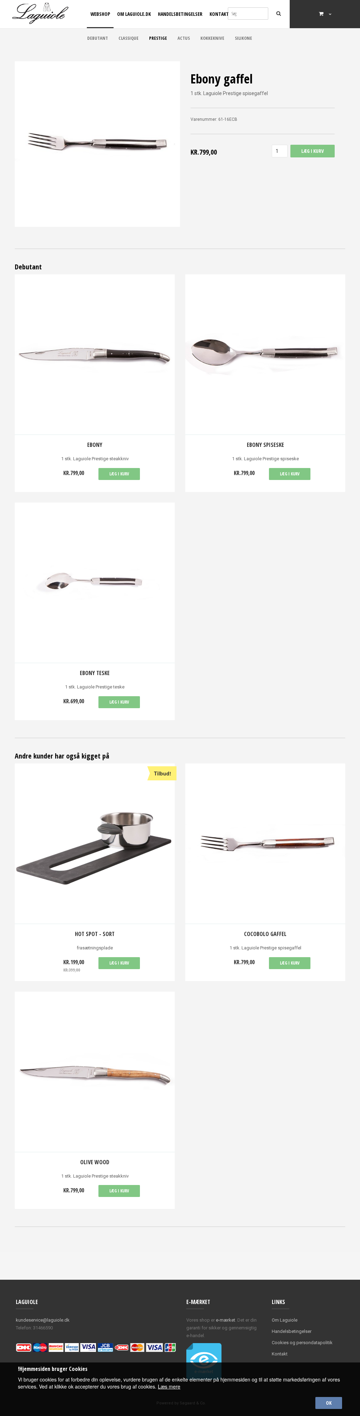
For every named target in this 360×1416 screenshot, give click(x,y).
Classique (128, 38)
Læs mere (169, 1386)
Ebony (94, 445)
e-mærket (225, 1320)
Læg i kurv (119, 474)
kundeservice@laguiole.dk (43, 1320)
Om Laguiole (284, 1320)
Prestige (158, 38)
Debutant (97, 38)
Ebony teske (95, 673)
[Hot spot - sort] (95, 843)
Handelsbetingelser (180, 14)
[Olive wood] (95, 1072)
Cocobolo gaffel (265, 934)
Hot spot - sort (95, 934)
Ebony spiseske (265, 445)
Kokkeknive (212, 38)
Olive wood (94, 1162)
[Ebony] (95, 354)
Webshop (100, 14)
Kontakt (219, 14)
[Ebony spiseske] (265, 354)
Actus (184, 38)
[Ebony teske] (95, 583)
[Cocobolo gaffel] (265, 843)
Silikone (243, 38)
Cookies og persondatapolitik (302, 1342)
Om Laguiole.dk (134, 14)
